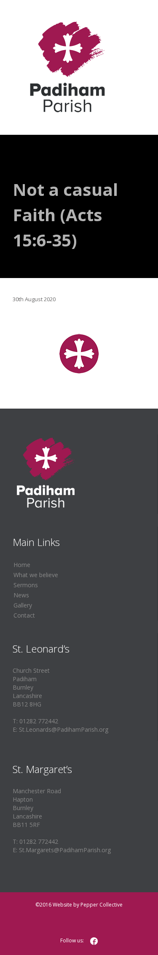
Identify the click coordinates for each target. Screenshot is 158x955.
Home (21, 565)
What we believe (35, 575)
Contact (24, 615)
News (21, 595)
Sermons (25, 585)
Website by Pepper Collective (88, 904)
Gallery (22, 605)
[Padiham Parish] (67, 67)
